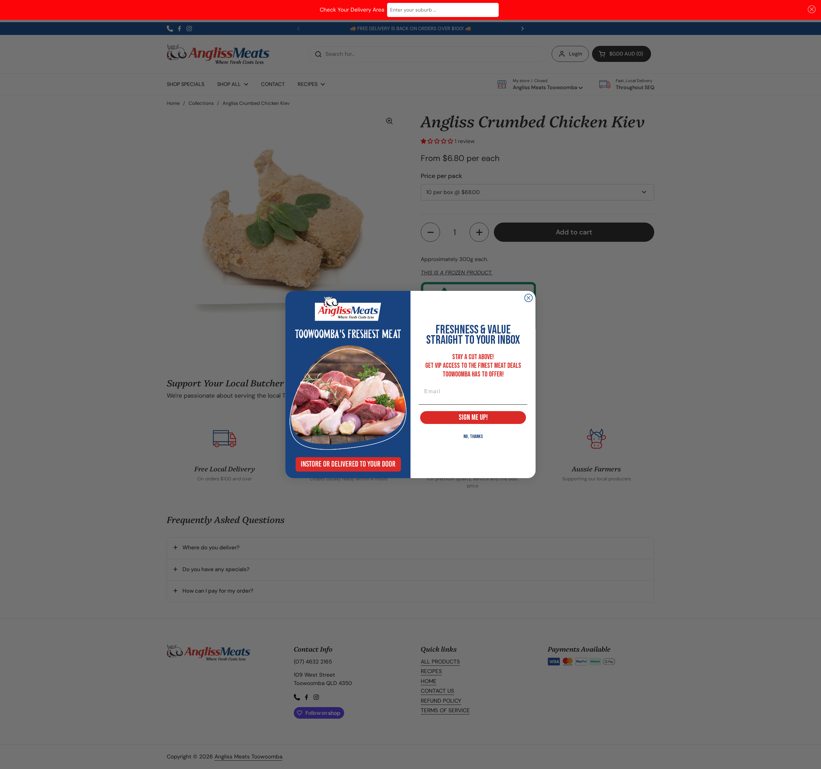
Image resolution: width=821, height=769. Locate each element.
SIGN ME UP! (473, 417)
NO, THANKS (473, 437)
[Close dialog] (528, 298)
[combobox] (443, 10)
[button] (810, 9)
